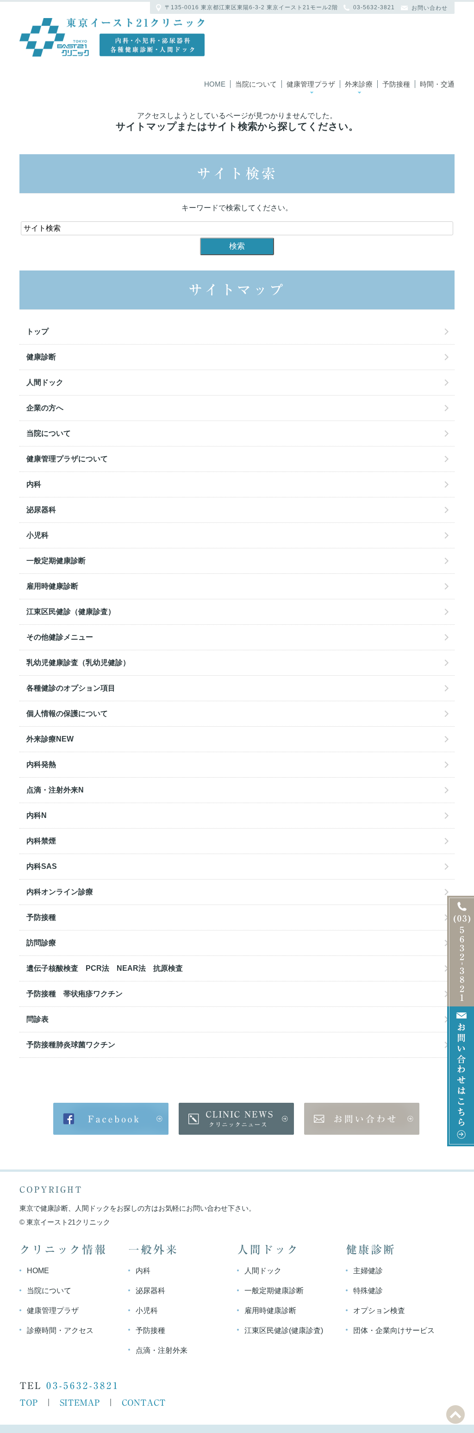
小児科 (37, 535)
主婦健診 (368, 1271)
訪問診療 (41, 943)
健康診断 (41, 357)
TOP (28, 1402)
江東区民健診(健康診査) (283, 1330)
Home (214, 84)
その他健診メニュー (59, 637)
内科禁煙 (41, 841)
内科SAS (41, 866)
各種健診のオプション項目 (70, 688)
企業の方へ (44, 408)
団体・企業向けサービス (394, 1330)
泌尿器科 (41, 510)
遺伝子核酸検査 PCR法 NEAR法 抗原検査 (104, 968)
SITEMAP (80, 1402)
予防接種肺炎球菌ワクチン (70, 1045)
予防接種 (396, 84)
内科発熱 (41, 764)
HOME (38, 1271)
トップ (37, 331)
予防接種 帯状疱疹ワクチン (74, 994)
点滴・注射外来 (161, 1350)
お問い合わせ (430, 8)
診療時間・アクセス (60, 1330)
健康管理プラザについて (67, 459)
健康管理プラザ (311, 84)
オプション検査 (379, 1310)
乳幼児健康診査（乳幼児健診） (78, 662)
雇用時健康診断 (52, 586)
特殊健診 (368, 1291)
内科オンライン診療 (59, 892)
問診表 (37, 1019)
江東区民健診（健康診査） (74, 612)
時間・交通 (437, 84)
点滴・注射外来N (55, 790)
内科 (33, 484)
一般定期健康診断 (56, 561)
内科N (36, 815)
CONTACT (144, 1402)
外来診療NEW (50, 739)
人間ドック (44, 382)
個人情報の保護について (67, 713)
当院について (256, 84)
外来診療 (359, 84)
